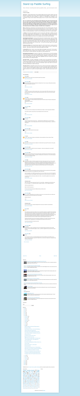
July (25, 322)
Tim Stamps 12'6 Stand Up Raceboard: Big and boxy (32, 352)
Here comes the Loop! (28, 340)
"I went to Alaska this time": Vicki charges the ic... (32, 339)
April (25, 355)
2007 (25, 364)
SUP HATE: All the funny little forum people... (33, 265)
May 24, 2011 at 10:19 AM (28, 200)
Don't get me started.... (28, 327)
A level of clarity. (27, 343)
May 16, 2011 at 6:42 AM (28, 78)
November (26, 317)
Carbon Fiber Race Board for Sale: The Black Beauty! (32, 347)
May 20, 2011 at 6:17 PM (28, 166)
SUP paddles (28, 384)
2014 (25, 311)
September (26, 320)
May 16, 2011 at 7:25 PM (28, 94)
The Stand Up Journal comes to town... (30, 335)
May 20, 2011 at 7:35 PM (28, 178)
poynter (28, 388)
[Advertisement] (40, 249)
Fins (36, 383)
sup (33, 388)
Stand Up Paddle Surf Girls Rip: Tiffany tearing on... (32, 326)
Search (25, 290)
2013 (25, 312)
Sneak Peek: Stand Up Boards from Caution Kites (34, 274)
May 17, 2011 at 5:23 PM (28, 138)
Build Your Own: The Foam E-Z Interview (33, 278)
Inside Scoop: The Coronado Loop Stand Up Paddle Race (33, 348)
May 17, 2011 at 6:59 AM (28, 125)
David (26, 97)
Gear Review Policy (25, 387)
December (26, 316)
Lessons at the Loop (28, 334)
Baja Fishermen (32, 383)
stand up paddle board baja (31, 386)
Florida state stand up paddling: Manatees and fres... (32, 331)
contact (30, 387)
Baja (38, 370)
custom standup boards (28, 370)
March (26, 356)
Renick (26, 208)
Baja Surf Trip (29, 371)
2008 (25, 363)
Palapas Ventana (26, 382)
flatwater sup (31, 378)
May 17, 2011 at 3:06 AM (28, 103)
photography (24, 388)
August (26, 321)
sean (31, 388)
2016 (25, 308)
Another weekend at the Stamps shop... (30, 330)
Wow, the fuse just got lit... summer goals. (31, 344)
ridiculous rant (33, 382)
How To (38, 381)
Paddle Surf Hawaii (34, 385)
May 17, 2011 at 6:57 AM (28, 114)
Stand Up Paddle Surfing (36, 4)
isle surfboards (34, 387)
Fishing (37, 384)
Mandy (26, 76)
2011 (25, 315)
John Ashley (27, 81)
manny (37, 387)
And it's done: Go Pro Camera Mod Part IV (33, 297)
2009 (25, 362)
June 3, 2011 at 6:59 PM (28, 230)
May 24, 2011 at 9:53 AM (28, 190)
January (26, 359)
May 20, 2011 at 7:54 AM (28, 149)
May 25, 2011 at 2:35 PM (28, 205)
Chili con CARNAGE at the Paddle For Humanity (32, 349)
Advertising (37, 386)
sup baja (36, 388)
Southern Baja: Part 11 (30, 293)
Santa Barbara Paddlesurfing (27, 385)
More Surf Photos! (29, 286)
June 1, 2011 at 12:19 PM (28, 222)
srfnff (25, 141)
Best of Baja (33, 384)
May (25, 325)
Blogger (44, 390)
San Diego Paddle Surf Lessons (31, 381)
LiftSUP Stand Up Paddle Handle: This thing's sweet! (32, 338)
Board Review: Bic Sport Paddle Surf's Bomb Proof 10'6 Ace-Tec (36, 261)
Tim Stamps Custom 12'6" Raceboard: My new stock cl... (33, 353)
